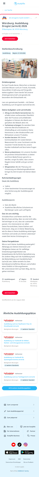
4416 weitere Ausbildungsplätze (19, 388)
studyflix (21, 3)
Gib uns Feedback (28, 462)
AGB (19, 459)
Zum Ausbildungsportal (15, 411)
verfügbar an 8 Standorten (11, 34)
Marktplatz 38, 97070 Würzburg (16, 29)
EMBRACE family (23, 471)
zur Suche (8, 10)
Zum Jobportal (12, 417)
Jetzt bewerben (10, 39)
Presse (33, 436)
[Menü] (4, 3)
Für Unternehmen (13, 431)
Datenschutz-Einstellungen (13, 462)
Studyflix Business (13, 436)
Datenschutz (26, 459)
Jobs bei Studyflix (29, 427)
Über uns (10, 427)
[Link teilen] (35, 18)
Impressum (12, 459)
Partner (32, 431)
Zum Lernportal (12, 405)
